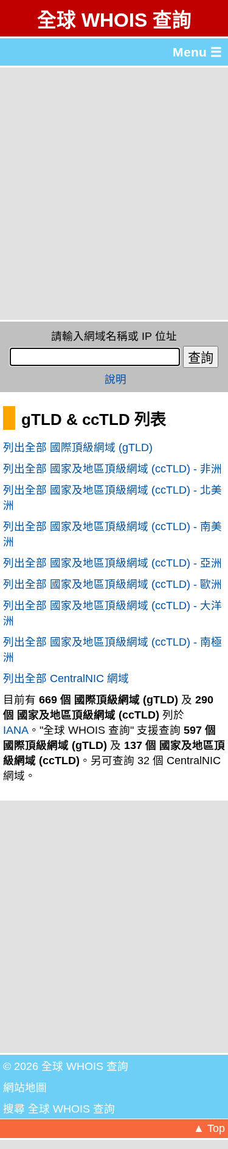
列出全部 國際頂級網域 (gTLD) (78, 447)
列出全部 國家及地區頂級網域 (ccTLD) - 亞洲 (112, 563)
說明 (115, 379)
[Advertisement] (114, 194)
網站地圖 (25, 1088)
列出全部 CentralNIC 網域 (66, 678)
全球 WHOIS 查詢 (114, 20)
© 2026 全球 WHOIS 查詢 (65, 1066)
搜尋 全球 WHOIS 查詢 (59, 1109)
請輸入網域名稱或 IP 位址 (114, 336)
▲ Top (209, 1128)
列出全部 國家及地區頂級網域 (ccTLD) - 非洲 (112, 469)
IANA (16, 730)
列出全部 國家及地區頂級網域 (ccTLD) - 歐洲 (112, 584)
